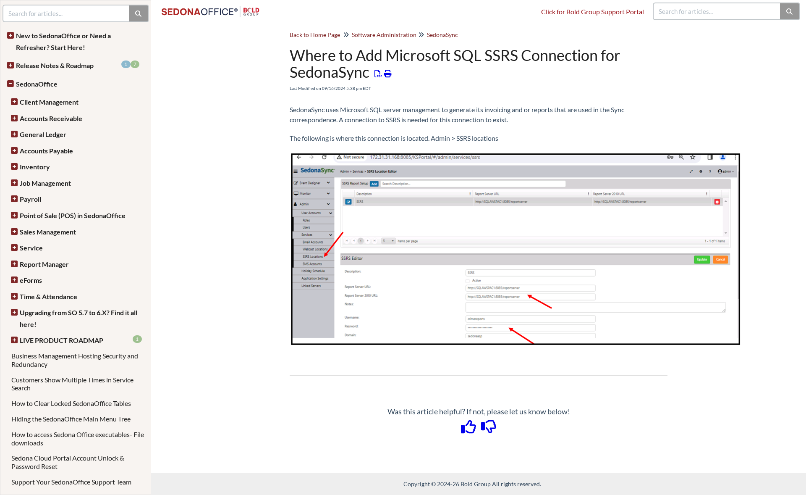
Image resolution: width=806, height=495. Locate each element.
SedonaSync (442, 34)
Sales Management (48, 232)
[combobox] (717, 11)
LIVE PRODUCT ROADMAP (79, 340)
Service (31, 248)
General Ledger (43, 134)
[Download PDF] (378, 73)
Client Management (49, 102)
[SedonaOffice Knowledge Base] (213, 7)
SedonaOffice (37, 84)
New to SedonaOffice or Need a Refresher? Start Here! (63, 41)
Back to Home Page (315, 34)
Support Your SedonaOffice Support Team (71, 482)
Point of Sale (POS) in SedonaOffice (73, 215)
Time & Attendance (48, 296)
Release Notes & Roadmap (76, 65)
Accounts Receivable (51, 118)
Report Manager (44, 264)
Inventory (35, 167)
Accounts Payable (46, 151)
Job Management (45, 183)
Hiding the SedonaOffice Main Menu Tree (71, 419)
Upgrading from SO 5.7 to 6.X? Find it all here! (78, 318)
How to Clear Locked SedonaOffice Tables (71, 403)
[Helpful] (469, 429)
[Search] (790, 11)
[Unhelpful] (488, 429)
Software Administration (384, 34)
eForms (31, 280)
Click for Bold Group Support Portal (592, 12)
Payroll (30, 199)
